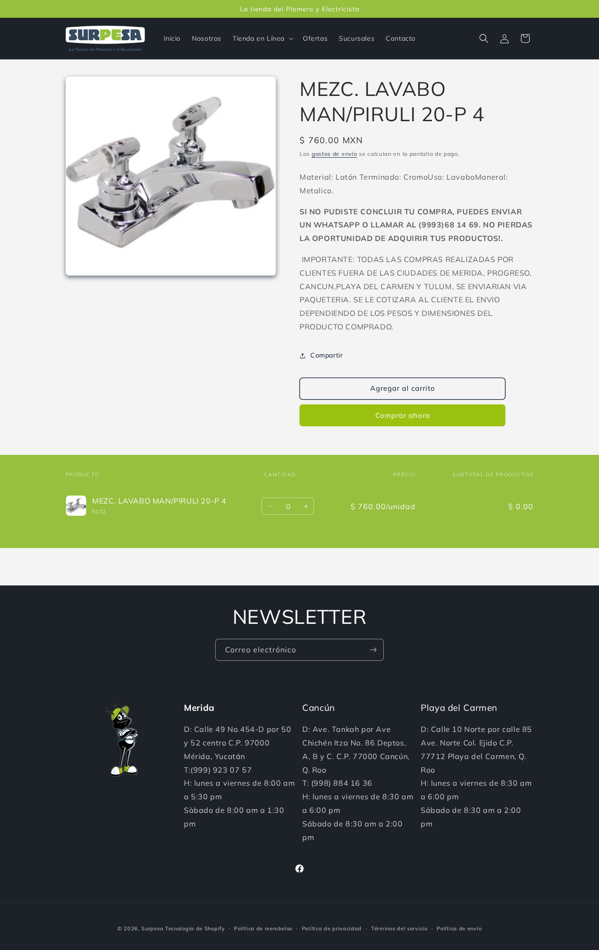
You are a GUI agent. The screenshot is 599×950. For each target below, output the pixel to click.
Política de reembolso (263, 928)
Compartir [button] (326, 355)
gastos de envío (335, 153)
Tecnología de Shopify (195, 928)
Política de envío (459, 928)
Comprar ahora (402, 415)
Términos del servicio (399, 928)
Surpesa (152, 928)
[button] (262, 38)
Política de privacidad (332, 928)
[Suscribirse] (373, 650)
